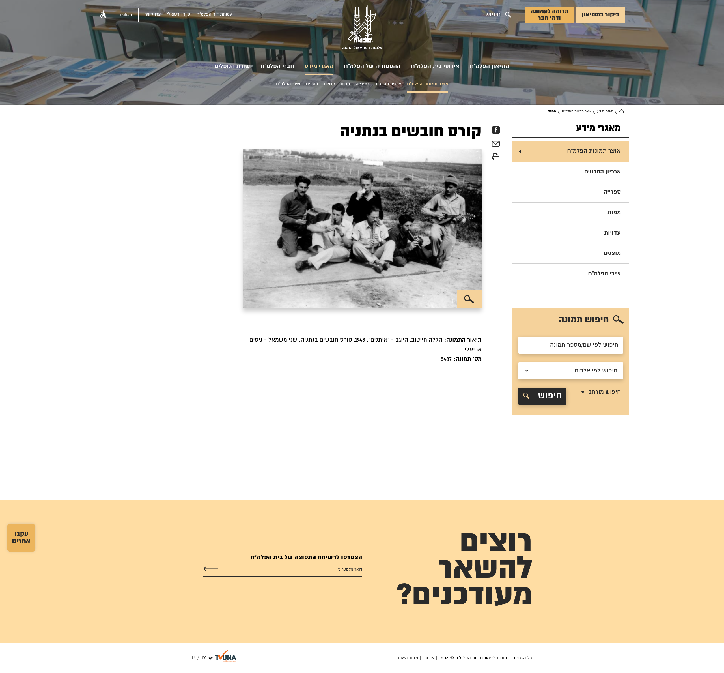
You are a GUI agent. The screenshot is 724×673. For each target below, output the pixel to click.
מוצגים (612, 253)
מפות (614, 212)
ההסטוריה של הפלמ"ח (372, 66)
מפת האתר (407, 658)
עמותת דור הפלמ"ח (214, 14)
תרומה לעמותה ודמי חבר (549, 15)
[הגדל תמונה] (469, 299)
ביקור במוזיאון (600, 14)
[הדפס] (496, 157)
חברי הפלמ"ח (277, 66)
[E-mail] (496, 144)
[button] (103, 14)
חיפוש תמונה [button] (584, 320)
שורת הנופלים (232, 66)
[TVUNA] (225, 656)
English (124, 14)
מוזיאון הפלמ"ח (489, 66)
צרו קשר (153, 14)
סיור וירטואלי (178, 14)
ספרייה (612, 192)
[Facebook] (496, 130)
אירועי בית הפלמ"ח (435, 66)
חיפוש (548, 396)
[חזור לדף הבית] (621, 111)
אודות (429, 658)
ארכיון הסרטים (602, 171)
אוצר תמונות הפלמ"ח (576, 111)
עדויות (612, 232)
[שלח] (210, 568)
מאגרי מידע (319, 66)
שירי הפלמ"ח (604, 273)
